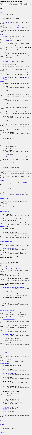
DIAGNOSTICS (2, 180)
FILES (1, 397)
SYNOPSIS (2, 16)
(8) (7, 22)
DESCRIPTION (2, 20)
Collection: (25, 3)
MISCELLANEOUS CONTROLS (5, 363)
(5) (28, 204)
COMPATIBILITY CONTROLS (5, 211)
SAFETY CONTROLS (3, 352)
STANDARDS (2, 165)
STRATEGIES (2, 81)
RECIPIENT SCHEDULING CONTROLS (6, 302)
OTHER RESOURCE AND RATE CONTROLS (7, 310)
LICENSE (1, 420)
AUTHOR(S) (2, 424)
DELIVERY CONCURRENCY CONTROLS (6, 241)
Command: (1, 3)
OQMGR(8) (2, 432)
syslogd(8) (5, 411)
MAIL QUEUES (2, 34)
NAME (1, 12)
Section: (11, 3)
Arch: (21, 3)
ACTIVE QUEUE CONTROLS (4, 226)
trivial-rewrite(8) (7, 407)
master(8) (5, 410)
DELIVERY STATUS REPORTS (5, 59)
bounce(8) (5, 408)
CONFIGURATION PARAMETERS (5, 198)
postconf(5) (5, 409)
